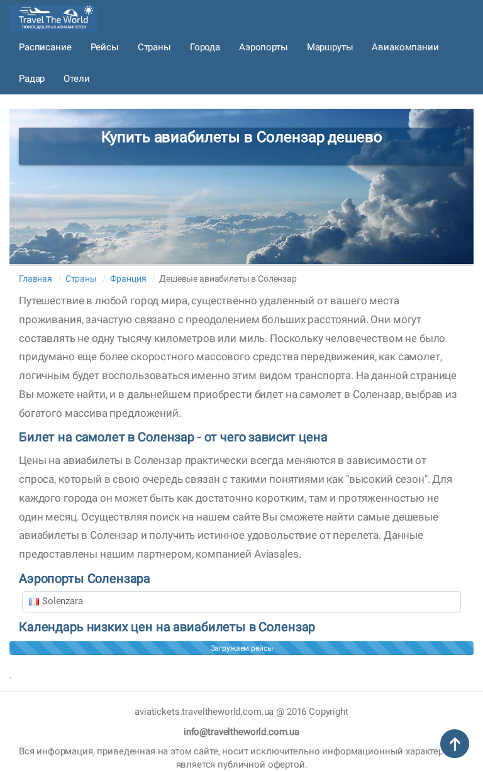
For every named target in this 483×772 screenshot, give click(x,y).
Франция (128, 278)
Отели (76, 78)
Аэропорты (263, 47)
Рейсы (105, 47)
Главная (35, 278)
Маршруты (330, 47)
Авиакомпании (405, 47)
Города (205, 47)
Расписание (45, 47)
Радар (32, 78)
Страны (154, 47)
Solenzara (62, 601)
